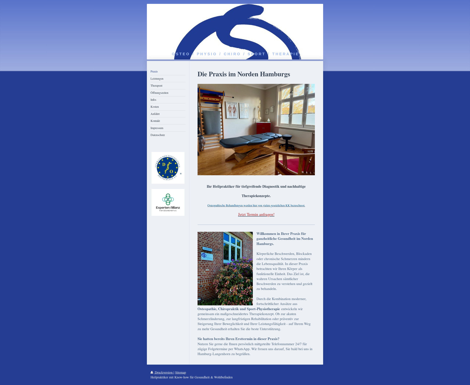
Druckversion (163, 372)
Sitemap (180, 372)
